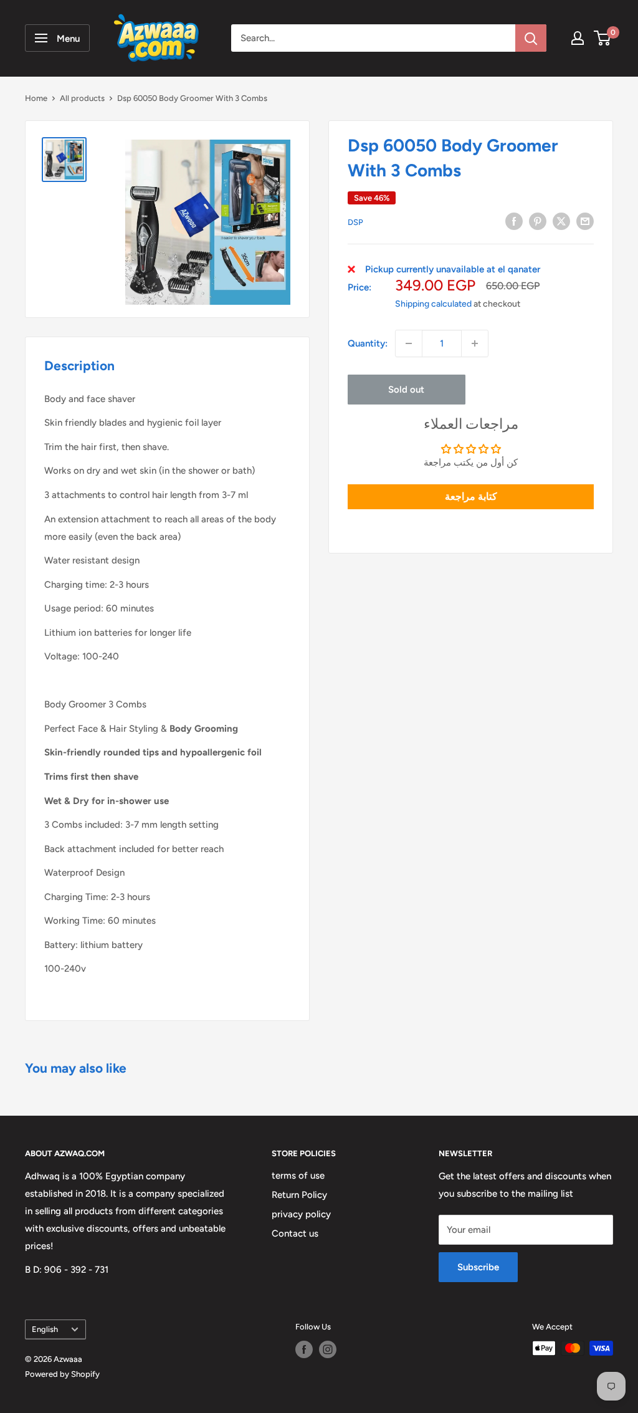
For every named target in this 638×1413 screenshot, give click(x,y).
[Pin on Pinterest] (537, 221)
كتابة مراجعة (471, 496)
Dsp (355, 222)
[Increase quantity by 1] (475, 343)
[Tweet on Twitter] (561, 221)
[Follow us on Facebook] (304, 1349)
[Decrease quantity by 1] (409, 343)
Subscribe (478, 1267)
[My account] (577, 38)
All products (82, 98)
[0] (603, 38)
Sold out (406, 389)
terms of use (298, 1175)
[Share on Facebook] (514, 221)
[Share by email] (585, 221)
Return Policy (299, 1194)
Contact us (295, 1233)
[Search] (530, 38)
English (45, 1329)
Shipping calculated (433, 304)
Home (36, 98)
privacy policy (301, 1214)
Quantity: (368, 343)
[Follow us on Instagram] (327, 1349)
